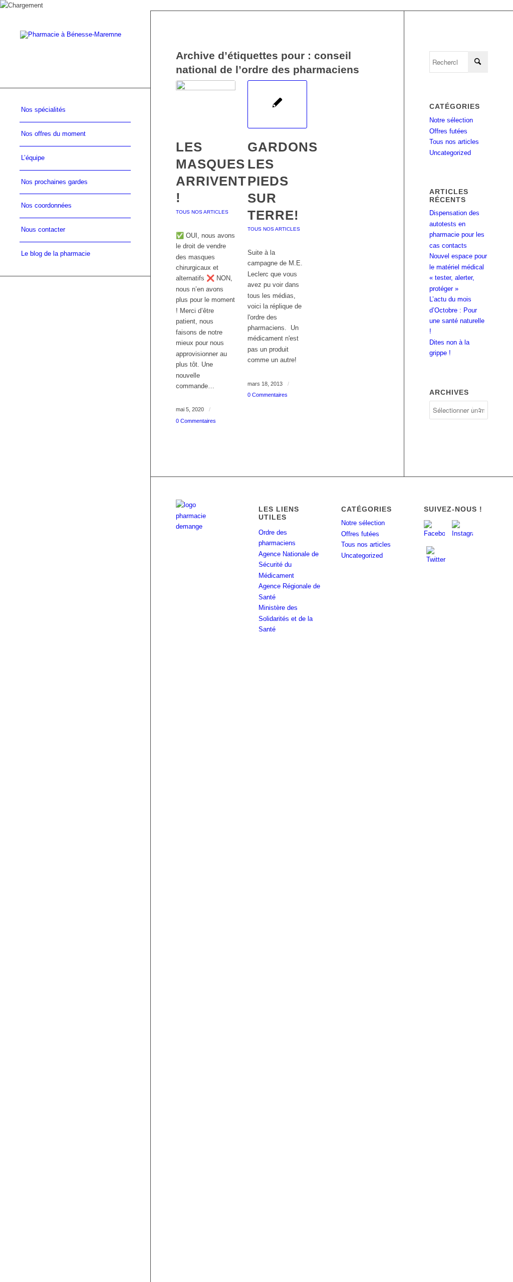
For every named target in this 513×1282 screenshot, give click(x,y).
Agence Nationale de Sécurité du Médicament (289, 564)
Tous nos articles (202, 212)
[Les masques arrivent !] (205, 104)
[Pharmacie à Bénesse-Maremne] (75, 49)
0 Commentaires (196, 421)
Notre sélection (451, 120)
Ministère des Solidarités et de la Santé (286, 618)
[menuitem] (75, 110)
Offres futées (448, 131)
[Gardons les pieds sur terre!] (277, 104)
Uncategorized (450, 152)
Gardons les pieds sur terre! (282, 180)
